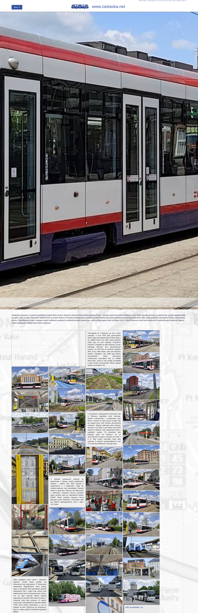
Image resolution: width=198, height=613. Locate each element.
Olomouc (184, 0)
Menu (16, 7)
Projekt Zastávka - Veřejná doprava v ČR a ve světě (151, 0)
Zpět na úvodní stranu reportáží (136, 609)
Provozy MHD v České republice (172, 0)
